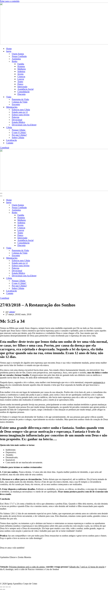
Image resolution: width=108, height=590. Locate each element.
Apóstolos (16, 59)
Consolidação (23, 91)
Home (9, 48)
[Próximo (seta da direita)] (4, 589)
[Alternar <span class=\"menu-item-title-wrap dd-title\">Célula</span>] (49, 278)
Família (20, 64)
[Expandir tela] (4, 586)
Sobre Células (18, 137)
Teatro (20, 81)
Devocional (17, 120)
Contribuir (4, 147)
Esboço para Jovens (20, 114)
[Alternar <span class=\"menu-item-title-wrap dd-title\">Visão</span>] (49, 248)
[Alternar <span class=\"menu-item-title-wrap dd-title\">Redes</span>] (49, 212)
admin (12, 312)
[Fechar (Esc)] (9, 586)
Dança (20, 84)
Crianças (21, 76)
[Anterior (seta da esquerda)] (1, 589)
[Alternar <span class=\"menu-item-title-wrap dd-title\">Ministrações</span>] (49, 258)
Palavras (15, 117)
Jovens (20, 74)
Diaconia (21, 94)
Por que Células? (19, 135)
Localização (11, 140)
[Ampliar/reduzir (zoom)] (1, 586)
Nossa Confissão (19, 56)
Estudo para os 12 (20, 112)
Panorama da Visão (20, 99)
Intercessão (22, 86)
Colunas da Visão (19, 102)
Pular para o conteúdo (9, 1)
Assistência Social (25, 89)
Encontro (16, 104)
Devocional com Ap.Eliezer (24, 125)
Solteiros (21, 71)
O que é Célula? (19, 132)
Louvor (20, 79)
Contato (9, 143)
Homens (21, 66)
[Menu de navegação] (1, 193)
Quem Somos (18, 54)
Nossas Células (18, 130)
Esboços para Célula (21, 109)
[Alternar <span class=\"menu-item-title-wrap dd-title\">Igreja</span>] (49, 202)
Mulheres (21, 69)
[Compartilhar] (7, 586)
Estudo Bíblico (18, 122)
